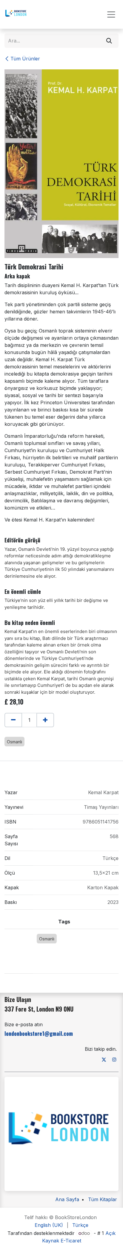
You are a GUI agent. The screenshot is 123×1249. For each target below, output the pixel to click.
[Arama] (109, 40)
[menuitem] (49, 1225)
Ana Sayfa (67, 1199)
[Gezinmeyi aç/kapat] (111, 14)
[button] (7, 732)
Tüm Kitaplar (102, 1199)
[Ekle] (45, 720)
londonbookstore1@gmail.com (38, 1033)
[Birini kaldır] (13, 720)
